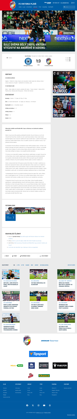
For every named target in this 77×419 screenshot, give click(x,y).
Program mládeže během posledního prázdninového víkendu (11, 328)
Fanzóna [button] (44, 7)
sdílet (7, 256)
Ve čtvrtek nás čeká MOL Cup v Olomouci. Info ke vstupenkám (23, 247)
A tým (28, 388)
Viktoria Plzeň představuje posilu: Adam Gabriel (65, 328)
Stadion (4, 390)
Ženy (28, 395)
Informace (17, 388)
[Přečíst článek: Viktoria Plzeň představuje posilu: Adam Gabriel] (66, 318)
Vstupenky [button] (29, 7)
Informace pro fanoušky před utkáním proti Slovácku (66, 306)
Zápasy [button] (35, 7)
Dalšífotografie (9, 217)
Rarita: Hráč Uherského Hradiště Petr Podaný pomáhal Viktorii (11, 306)
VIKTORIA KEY (56, 3)
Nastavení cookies (71, 415)
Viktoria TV (54, 388)
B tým (28, 390)
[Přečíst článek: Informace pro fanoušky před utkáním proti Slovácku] (66, 296)
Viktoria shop (54, 392)
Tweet (15, 256)
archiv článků (71, 265)
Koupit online (18, 390)
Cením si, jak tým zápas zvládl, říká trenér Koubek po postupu (26, 241)
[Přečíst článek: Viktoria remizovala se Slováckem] (38, 274)
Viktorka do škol (6, 397)
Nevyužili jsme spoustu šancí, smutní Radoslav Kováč (11, 284)
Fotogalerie (54, 395)
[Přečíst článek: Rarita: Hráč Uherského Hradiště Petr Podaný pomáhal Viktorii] (11, 296)
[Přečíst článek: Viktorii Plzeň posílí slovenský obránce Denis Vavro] (38, 296)
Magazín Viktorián (55, 390)
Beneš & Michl (48, 412)
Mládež (4, 395)
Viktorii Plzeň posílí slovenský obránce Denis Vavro (37, 306)
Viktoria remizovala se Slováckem (38, 283)
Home (20, 7)
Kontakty (5, 392)
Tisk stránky (45, 256)
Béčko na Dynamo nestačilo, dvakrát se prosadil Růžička (65, 284)
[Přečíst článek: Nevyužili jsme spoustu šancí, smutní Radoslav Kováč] (11, 274)
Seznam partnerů (67, 388)
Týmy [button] (39, 7)
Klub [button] (24, 7)
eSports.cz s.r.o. (39, 412)
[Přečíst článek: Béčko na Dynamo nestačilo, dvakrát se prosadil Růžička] (66, 274)
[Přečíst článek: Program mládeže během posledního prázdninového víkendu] (11, 318)
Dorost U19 (29, 392)
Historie (5, 388)
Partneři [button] (50, 7)
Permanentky (18, 392)
